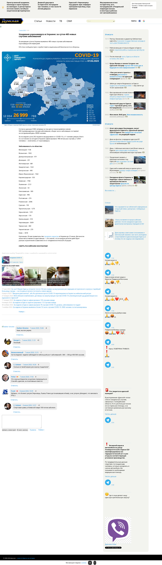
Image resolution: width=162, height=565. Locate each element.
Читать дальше (110, 414)
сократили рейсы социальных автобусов (129, 50)
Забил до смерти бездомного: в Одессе (124, 84)
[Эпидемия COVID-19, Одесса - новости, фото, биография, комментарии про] (5, 263)
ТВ (60, 21)
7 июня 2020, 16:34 (29, 365)
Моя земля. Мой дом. (118, 115)
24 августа (109, 34)
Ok (90, 563)
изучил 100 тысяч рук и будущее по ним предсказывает (126, 67)
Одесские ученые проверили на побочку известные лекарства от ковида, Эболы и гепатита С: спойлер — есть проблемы (58, 281)
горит (112, 106)
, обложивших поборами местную (125, 151)
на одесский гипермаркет (121, 78)
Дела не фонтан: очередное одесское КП (125, 139)
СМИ (69, 21)
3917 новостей (14, 262)
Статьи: (108, 203)
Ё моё (13, 391)
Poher (13, 377)
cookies (84, 563)
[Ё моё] (5, 395)
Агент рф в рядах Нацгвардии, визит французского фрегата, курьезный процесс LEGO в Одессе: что (127, 130)
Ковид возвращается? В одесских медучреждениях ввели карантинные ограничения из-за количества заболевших (36, 281)
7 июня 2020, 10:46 (37, 328)
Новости (50, 21)
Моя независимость (135, 115)
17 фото (21, 262)
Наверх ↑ (22, 312)
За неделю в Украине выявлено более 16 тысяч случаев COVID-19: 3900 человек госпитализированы (50, 307)
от (120, 143)
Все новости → (110, 190)
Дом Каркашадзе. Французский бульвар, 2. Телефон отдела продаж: (142, 5)
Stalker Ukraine (22, 328)
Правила (33, 430)
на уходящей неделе (127, 134)
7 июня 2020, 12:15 (31, 352)
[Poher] (5, 381)
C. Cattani (17, 365)
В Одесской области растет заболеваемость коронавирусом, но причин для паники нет (13, 282)
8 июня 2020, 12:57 (29, 405)
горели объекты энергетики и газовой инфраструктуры (121, 97)
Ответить (19, 335)
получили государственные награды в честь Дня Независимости (127, 42)
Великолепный (17, 352)
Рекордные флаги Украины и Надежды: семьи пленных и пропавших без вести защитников (121, 180)
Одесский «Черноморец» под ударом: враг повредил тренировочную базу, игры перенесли (80, 5)
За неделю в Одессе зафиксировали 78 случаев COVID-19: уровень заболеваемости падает (47, 305)
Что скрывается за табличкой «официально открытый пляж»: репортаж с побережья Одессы (131, 209)
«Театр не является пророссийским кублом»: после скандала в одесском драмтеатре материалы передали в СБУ (129, 222)
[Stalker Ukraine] (8, 327)
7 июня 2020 (22, 30)
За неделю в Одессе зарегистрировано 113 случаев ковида (34, 302)
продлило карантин (51, 236)
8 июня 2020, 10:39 (26, 391)
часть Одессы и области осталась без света (124, 58)
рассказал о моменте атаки (118, 76)
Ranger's (17, 340)
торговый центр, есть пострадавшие (121, 108)
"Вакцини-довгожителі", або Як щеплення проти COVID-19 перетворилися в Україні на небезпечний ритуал (51, 293)
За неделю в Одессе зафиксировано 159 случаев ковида (34, 300)
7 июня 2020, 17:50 (26, 377)
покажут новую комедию (128, 170)
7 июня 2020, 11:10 (28, 340)
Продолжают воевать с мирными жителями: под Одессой (119, 159)
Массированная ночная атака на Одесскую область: (122, 93)
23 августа (109, 124)
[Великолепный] (5, 356)
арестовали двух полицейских (126, 150)
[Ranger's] (7, 344)
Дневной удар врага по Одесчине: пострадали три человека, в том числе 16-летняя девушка (49, 5)
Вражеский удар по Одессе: (120, 104)
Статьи (38, 21)
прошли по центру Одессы (119, 185)
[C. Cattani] (7, 369)
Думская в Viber (110, 544)
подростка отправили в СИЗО (120, 86)
